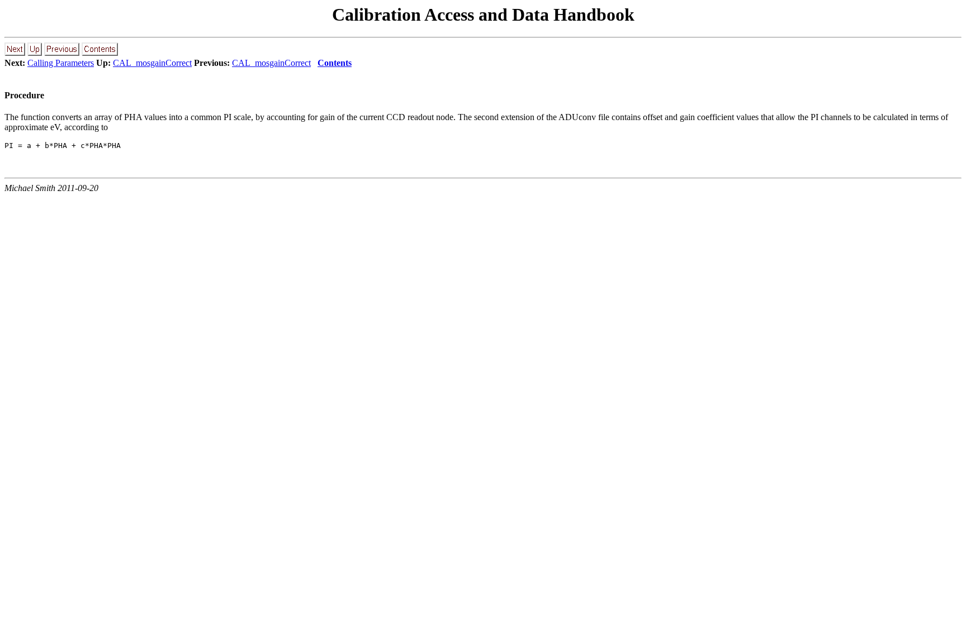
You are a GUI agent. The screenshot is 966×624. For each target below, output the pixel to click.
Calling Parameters (60, 63)
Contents (335, 63)
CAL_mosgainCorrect (152, 63)
